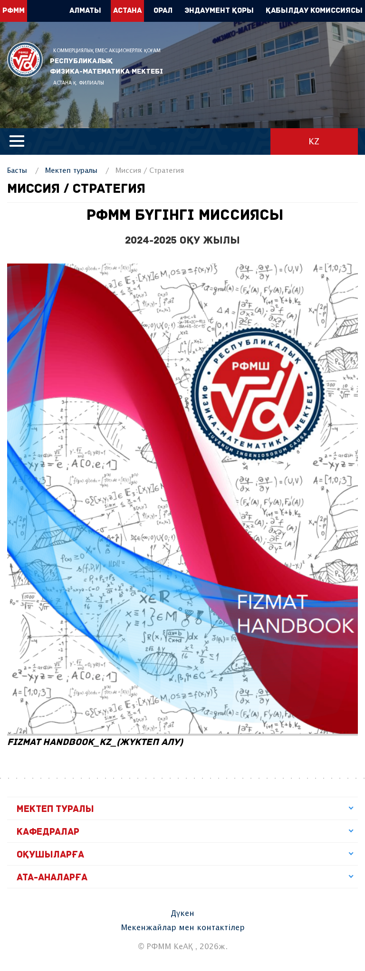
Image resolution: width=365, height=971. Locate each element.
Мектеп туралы (71, 170)
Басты (17, 170)
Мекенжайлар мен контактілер (183, 928)
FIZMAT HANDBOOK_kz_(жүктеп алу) (95, 742)
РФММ (25, 59)
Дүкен (182, 913)
